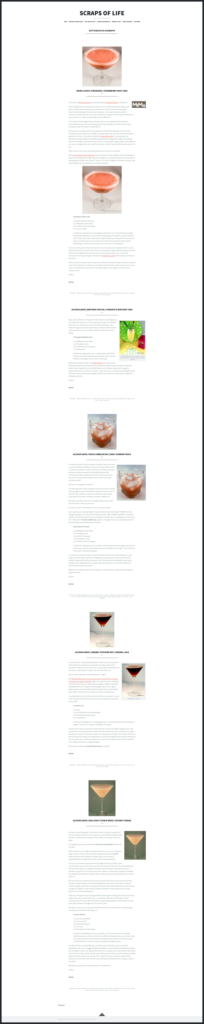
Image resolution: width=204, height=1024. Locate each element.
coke (133, 765)
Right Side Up (98, 363)
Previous (61, 1005)
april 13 (93, 595)
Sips (102, 93)
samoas (102, 990)
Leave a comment (106, 294)
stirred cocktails (111, 597)
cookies (91, 990)
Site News (137, 21)
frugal (116, 293)
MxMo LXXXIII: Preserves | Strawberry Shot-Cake (101, 90)
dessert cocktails (121, 595)
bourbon (94, 765)
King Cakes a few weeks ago (84, 155)
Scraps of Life (102, 13)
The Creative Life (89, 21)
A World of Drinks (111, 102)
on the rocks (74, 597)
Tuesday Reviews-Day (103, 21)
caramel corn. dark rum (125, 765)
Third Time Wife (127, 21)
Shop (65, 21)
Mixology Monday (84, 102)
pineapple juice (122, 398)
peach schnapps (93, 597)
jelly (120, 293)
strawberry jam (125, 293)
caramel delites (108, 988)
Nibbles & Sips (116, 21)
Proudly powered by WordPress (66, 1019)
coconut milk (102, 293)
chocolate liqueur (117, 988)
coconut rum (126, 988)
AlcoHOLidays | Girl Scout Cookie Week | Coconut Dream (102, 820)
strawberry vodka (108, 256)
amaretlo (93, 398)
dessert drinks (110, 293)
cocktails (96, 293)
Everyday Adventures (76, 21)
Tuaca (106, 990)
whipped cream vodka (122, 597)
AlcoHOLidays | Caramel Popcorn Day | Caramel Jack (102, 652)
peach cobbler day (83, 597)
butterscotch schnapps (87, 293)
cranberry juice (113, 595)
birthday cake (100, 398)
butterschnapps (101, 765)
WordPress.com (92, 1019)
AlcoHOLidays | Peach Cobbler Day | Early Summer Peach (102, 454)
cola (97, 766)
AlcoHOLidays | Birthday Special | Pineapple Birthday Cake (102, 309)
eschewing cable (107, 136)
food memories (131, 595)
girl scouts (96, 990)
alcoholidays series (86, 398)
